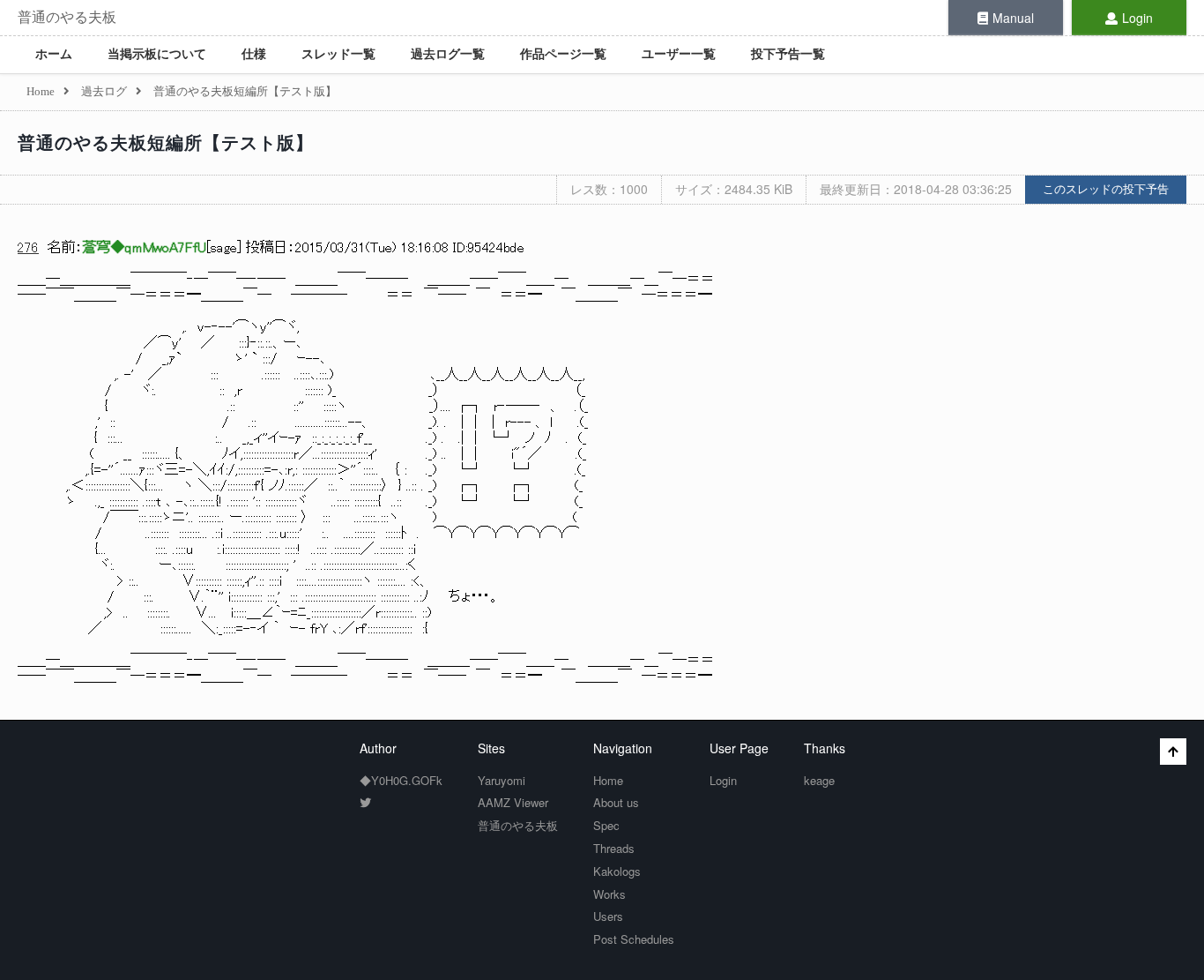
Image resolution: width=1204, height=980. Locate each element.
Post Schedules (633, 939)
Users (608, 916)
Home (608, 780)
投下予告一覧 (788, 54)
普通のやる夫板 (67, 17)
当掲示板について (157, 54)
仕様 (254, 54)
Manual (1013, 17)
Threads (614, 848)
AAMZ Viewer (513, 802)
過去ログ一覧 (448, 54)
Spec (606, 825)
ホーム (53, 54)
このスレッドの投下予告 (1106, 189)
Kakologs (617, 871)
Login (1137, 17)
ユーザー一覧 (679, 54)
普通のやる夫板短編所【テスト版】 (166, 143)
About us (616, 802)
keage (819, 780)
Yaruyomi (501, 780)
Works (609, 894)
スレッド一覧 (338, 54)
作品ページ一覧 (563, 54)
